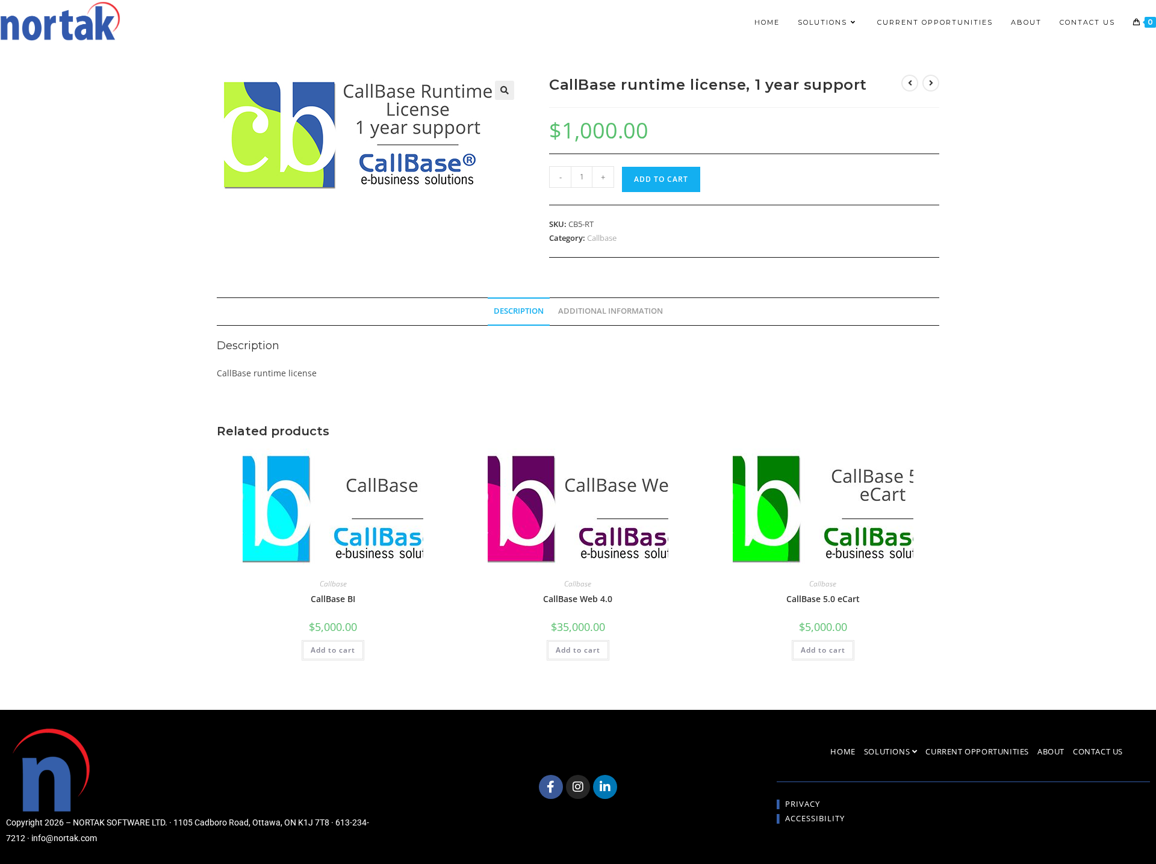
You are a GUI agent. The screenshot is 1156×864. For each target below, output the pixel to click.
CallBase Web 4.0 (577, 598)
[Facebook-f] (551, 787)
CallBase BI (333, 598)
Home (842, 751)
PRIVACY (802, 803)
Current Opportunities (977, 751)
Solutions (888, 751)
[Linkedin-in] (605, 787)
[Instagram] (578, 787)
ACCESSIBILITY (815, 818)
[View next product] (930, 83)
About (1050, 751)
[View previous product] (909, 83)
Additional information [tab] (610, 311)
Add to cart (661, 179)
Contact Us (1098, 751)
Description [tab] (519, 311)
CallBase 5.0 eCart (823, 598)
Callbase (602, 237)
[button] (504, 90)
